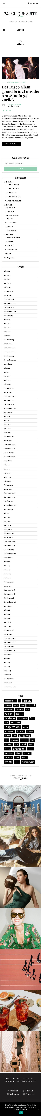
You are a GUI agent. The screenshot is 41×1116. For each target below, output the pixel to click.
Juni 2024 (7, 324)
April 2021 (7, 477)
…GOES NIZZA (10, 193)
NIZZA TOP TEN (11, 250)
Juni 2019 (7, 566)
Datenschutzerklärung (26, 1081)
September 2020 (10, 505)
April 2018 (7, 622)
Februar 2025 (9, 291)
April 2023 (7, 380)
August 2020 (8, 509)
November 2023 (9, 352)
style (18, 753)
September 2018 (10, 602)
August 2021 (8, 461)
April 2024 (7, 332)
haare (6, 722)
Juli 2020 (7, 513)
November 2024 (9, 303)
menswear (24, 740)
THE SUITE (22, 82)
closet (31, 705)
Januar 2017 (8, 683)
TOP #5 (10, 219)
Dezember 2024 (9, 299)
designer (19, 714)
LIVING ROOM (10, 231)
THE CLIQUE (8, 182)
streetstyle (9, 753)
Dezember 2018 (9, 590)
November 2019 (9, 546)
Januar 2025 (8, 295)
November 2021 (9, 449)
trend (8, 762)
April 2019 (7, 574)
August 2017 (8, 654)
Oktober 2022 (9, 404)
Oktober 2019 (9, 550)
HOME (8, 1078)
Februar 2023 (9, 388)
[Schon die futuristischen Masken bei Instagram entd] (20, 887)
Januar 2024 (8, 344)
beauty (27, 700)
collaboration (9, 709)
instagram (9, 731)
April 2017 (7, 671)
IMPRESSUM (9, 1081)
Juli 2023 (7, 368)
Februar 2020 (9, 533)
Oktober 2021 (9, 453)
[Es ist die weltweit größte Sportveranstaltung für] (20, 969)
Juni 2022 (7, 420)
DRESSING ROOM (13, 82)
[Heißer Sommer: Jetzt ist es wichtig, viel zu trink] (20, 1010)
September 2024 (10, 311)
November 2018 (9, 594)
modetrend (8, 744)
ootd (23, 744)
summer (27, 753)
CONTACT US (28, 1078)
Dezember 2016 (9, 687)
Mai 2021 (7, 473)
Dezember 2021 (9, 445)
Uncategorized (9, 258)
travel (24, 757)
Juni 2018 (7, 614)
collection (20, 709)
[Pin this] (9, 110)
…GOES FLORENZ (12, 185)
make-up (14, 740)
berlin (16, 705)
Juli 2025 (7, 271)
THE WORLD (9, 235)
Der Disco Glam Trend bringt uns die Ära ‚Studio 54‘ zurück (20, 93)
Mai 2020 (7, 521)
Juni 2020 (7, 517)
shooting (7, 749)
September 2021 (10, 457)
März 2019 (7, 578)
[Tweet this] (6, 110)
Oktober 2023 (9, 356)
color (27, 709)
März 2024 (7, 336)
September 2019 (10, 554)
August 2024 (8, 315)
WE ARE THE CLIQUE (13, 201)
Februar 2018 (9, 630)
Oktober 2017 (9, 646)
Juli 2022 (7, 416)
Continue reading (11, 143)
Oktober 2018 (9, 598)
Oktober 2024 (9, 307)
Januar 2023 (8, 392)
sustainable (8, 757)
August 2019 (8, 558)
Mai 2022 (7, 424)
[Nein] (38, 1109)
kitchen (7, 736)
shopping (18, 748)
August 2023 (8, 364)
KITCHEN (9, 227)
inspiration (12, 727)
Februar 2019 (9, 582)
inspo (25, 727)
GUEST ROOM (10, 223)
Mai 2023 (7, 376)
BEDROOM (9, 212)
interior (20, 731)
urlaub (17, 762)
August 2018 (8, 606)
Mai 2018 (7, 618)
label (14, 736)
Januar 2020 (8, 537)
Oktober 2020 (9, 501)
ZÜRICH (8, 254)
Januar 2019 (8, 586)
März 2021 (7, 481)
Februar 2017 (8, 679)
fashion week (22, 718)
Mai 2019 (7, 570)
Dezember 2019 (9, 541)
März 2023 (7, 384)
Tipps (17, 757)
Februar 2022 (9, 437)
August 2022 (8, 412)
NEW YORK (9, 246)
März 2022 (7, 433)
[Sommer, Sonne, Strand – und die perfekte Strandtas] (20, 1051)
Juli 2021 (7, 465)
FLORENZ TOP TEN (12, 238)
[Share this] (3, 110)
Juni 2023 (7, 372)
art (19, 700)
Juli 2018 (7, 610)
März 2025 (7, 287)
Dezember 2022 (9, 396)
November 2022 (9, 400)
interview (30, 731)
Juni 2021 (7, 469)
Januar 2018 (8, 634)
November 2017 (9, 642)
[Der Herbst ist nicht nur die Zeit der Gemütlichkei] (20, 805)
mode (32, 740)
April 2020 (7, 525)
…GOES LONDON (12, 189)
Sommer (30, 749)
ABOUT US (16, 1078)
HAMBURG (9, 242)
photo (31, 744)
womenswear (28, 762)
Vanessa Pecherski (15, 104)
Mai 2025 (7, 279)
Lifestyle (24, 735)
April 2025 (7, 283)
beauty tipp (8, 705)
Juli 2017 (7, 659)
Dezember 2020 (10, 493)
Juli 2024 (7, 320)
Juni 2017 (7, 663)
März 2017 (7, 675)
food (32, 718)
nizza (16, 744)
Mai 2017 (7, 667)
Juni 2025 (7, 275)
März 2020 (8, 529)
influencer (15, 722)
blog (22, 705)
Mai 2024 (7, 328)
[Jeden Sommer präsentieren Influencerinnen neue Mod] (20, 928)
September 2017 (10, 650)
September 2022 (10, 408)
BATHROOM (10, 208)
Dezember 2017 (9, 638)
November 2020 (9, 497)
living (6, 740)
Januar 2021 (8, 489)
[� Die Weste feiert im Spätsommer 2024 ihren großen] (20, 846)
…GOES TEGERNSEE (13, 197)
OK (21, 1113)
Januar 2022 (8, 441)
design (8, 713)
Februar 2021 (8, 485)
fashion (10, 718)
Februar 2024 (9, 340)
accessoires (10, 701)
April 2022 (7, 428)
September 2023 (10, 360)
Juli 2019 (7, 562)
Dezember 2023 (9, 348)
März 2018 (7, 626)
